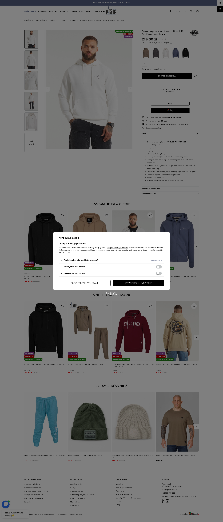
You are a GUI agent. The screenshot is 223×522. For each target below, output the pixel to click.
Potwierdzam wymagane (84, 283)
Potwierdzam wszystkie (138, 283)
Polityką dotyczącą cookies (117, 248)
